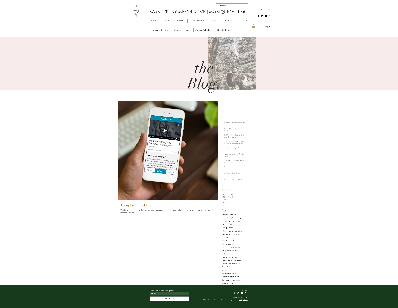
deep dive (225, 277)
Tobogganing (226, 254)
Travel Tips (237, 260)
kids (233, 280)
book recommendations (230, 273)
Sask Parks (226, 237)
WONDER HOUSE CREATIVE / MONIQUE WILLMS (194, 15)
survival (238, 280)
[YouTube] (266, 16)
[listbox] (264, 9)
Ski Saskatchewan (228, 244)
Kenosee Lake (227, 224)
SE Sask (236, 234)
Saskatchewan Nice (228, 241)
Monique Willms (227, 228)
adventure (236, 267)
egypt (232, 277)
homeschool (226, 280)
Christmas (225, 215)
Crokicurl (233, 215)
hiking (237, 277)
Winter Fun (236, 264)
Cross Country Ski (228, 218)
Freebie (224, 221)
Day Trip (238, 218)
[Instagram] (262, 16)
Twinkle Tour (226, 264)
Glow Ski (239, 221)
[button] (264, 9)
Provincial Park (227, 234)
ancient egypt (226, 270)
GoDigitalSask (243, 300)
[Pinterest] (270, 16)
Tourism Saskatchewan (230, 257)
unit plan (225, 283)
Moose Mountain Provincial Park (232, 231)
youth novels (233, 283)
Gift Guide (232, 221)
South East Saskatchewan (231, 247)
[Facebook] (258, 16)
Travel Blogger (227, 260)
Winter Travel (226, 267)
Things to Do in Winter (230, 251)
